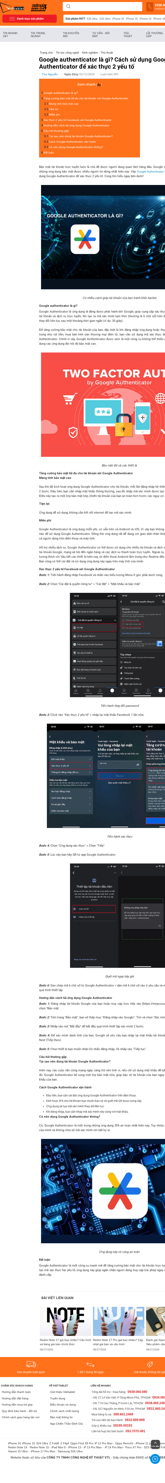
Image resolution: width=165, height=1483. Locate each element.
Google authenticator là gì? (60, 92)
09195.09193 (122, 1425)
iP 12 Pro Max (103, 1443)
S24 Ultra (42, 1443)
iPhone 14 (145, 18)
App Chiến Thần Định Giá (66, 1423)
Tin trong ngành (38, 35)
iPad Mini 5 (59, 1447)
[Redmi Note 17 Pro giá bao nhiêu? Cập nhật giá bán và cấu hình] (118, 1321)
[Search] (68, 6)
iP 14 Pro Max (114, 1447)
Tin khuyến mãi (71, 35)
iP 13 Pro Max (93, 1447)
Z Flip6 (64, 1443)
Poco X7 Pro (133, 1447)
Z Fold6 (54, 1443)
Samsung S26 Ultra (70, 1451)
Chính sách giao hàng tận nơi (20, 1417)
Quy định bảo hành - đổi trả (19, 1411)
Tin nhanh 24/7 (10, 35)
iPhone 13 (74, 1447)
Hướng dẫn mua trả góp (17, 1404)
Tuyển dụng (57, 1398)
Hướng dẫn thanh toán (16, 1392)
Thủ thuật (128, 35)
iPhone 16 (118, 18)
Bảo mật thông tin (61, 1417)
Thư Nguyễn (50, 74)
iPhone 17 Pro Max (43, 1451)
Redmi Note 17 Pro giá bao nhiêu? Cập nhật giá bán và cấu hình (118, 1342)
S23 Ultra (150, 1447)
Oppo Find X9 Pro (81, 1443)
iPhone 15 (132, 18)
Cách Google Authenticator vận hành (72, 141)
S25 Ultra (104, 18)
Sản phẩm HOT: (75, 18)
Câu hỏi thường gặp (56, 130)
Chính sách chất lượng (64, 1411)
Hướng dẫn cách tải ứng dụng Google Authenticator (76, 125)
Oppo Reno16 (124, 1443)
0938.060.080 (137, 1392)
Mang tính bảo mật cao (63, 103)
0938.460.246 (155, 1403)
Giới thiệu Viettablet (62, 1392)
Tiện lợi (53, 109)
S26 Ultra (92, 18)
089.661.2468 (123, 1414)
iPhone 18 (159, 18)
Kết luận (49, 152)
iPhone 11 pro (144, 1443)
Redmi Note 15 (39, 1447)
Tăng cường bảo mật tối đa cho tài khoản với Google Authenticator (85, 98)
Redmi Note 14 (17, 1447)
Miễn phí (54, 114)
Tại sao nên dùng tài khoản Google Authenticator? (81, 136)
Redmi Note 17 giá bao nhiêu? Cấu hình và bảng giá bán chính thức (65, 1342)
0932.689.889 (135, 1420)
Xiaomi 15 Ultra (18, 1451)
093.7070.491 (135, 1431)
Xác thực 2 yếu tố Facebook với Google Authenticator (77, 120)
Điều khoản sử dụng (63, 1404)
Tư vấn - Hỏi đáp (101, 35)
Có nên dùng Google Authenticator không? (76, 147)
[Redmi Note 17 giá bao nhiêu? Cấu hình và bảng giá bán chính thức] (65, 1321)
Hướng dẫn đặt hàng (15, 1398)
